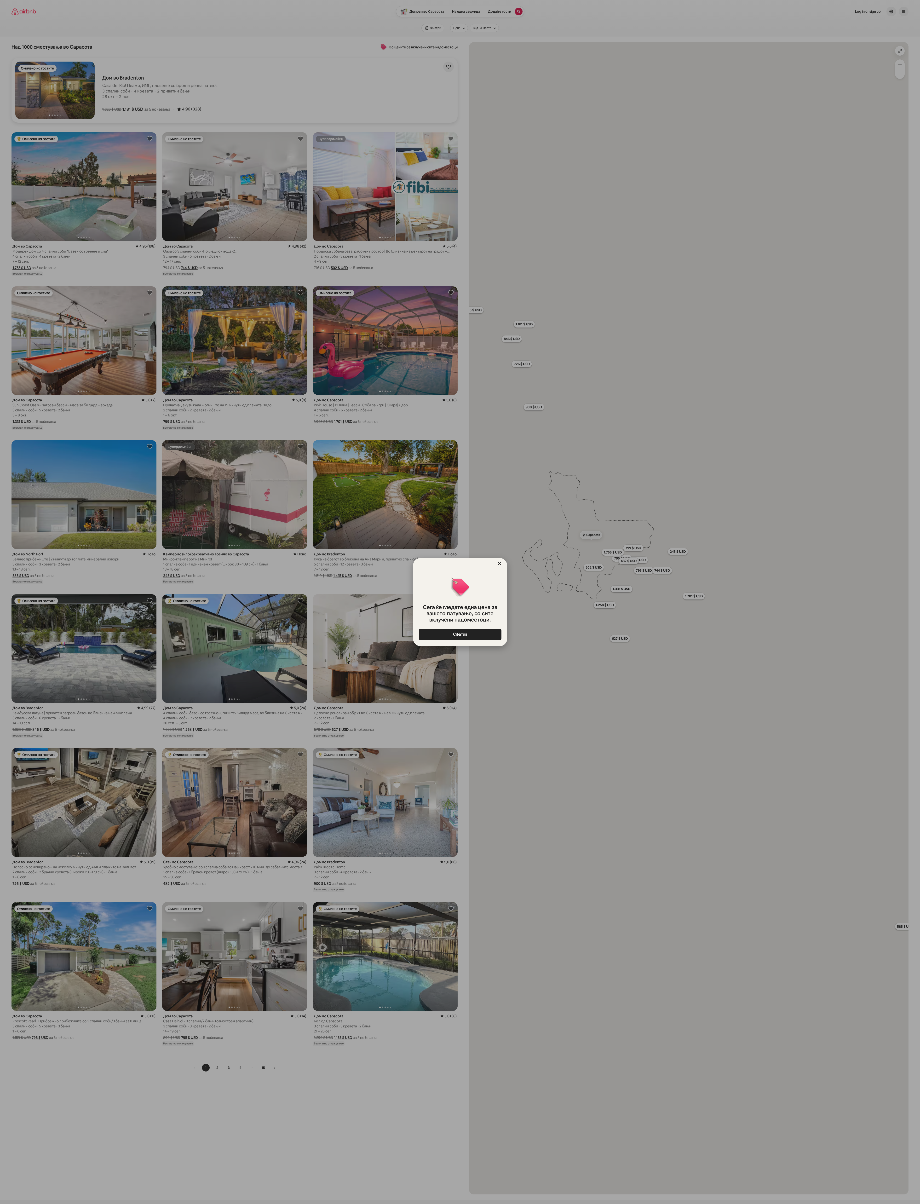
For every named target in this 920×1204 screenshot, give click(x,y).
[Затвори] (499, 563)
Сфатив (460, 634)
